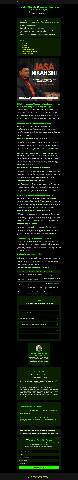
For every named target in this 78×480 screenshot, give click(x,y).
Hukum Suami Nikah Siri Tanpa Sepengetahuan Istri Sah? (33, 324)
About (35, 475)
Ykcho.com (48, 477)
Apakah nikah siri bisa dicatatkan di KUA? (29, 336)
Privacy (29, 477)
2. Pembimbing (23, 45)
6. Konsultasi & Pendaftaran (26, 53)
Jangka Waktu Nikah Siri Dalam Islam (28, 312)
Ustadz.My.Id (38, 477)
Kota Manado (47, 33)
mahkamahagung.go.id (37, 200)
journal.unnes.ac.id (52, 198)
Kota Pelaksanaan (23, 454)
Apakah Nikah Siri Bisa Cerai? (27, 318)
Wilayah (39, 15)
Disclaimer (33, 477)
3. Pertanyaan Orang (25, 47)
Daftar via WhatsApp (39, 467)
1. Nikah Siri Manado (25, 43)
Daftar (59, 2)
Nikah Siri (20, 2)
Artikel (45, 2)
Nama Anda (21, 449)
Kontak (42, 475)
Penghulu (50, 2)
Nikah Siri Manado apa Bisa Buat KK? (28, 307)
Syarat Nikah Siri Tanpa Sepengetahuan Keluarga (31, 330)
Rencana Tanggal (23, 460)
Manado (41, 2)
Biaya (55, 2)
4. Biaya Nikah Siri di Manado (27, 49)
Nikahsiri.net (43, 477)
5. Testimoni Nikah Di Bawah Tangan (28, 51)
